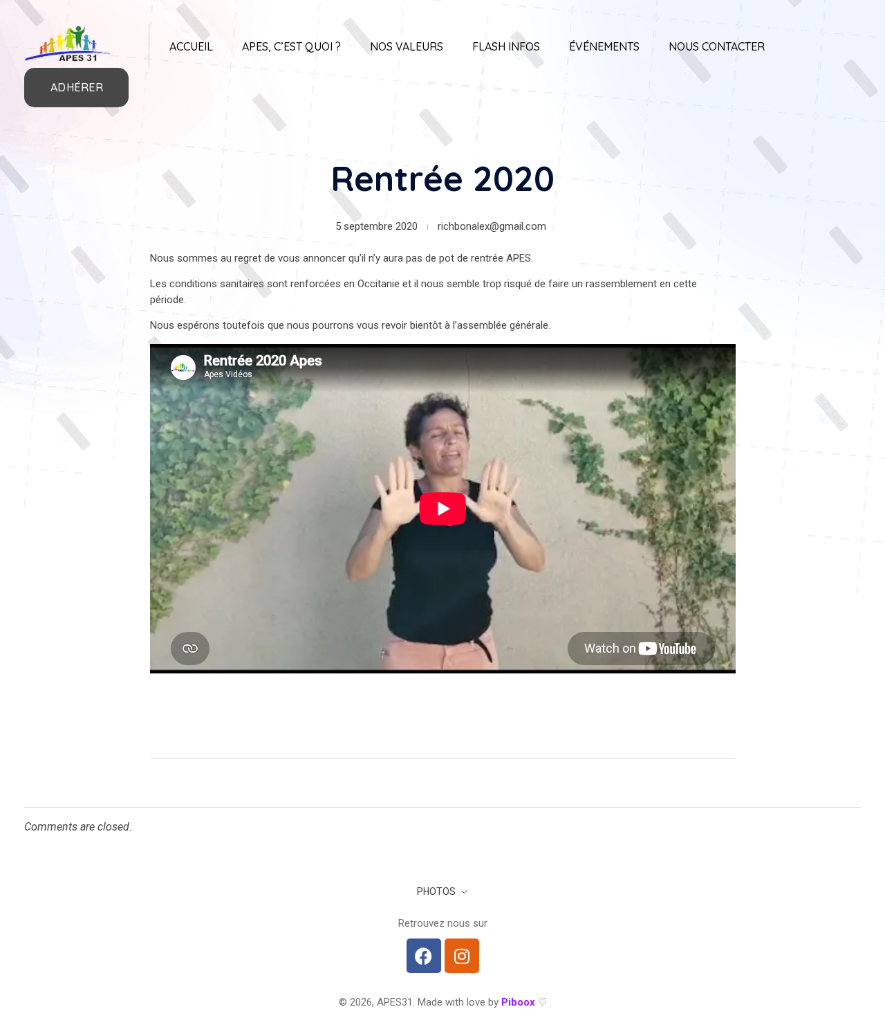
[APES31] (69, 43)
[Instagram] (462, 955)
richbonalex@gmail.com (492, 226)
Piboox (518, 1002)
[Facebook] (424, 955)
